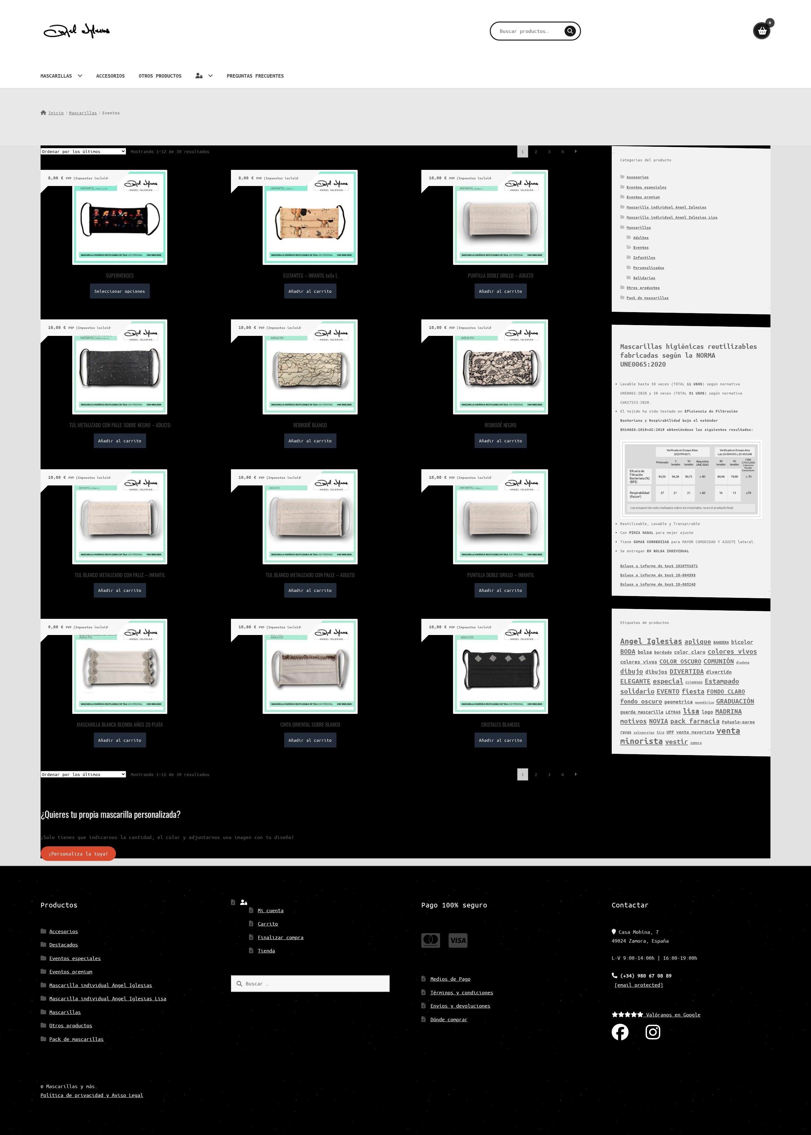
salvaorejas (644, 732)
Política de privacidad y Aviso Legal (92, 1095)
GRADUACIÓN (735, 701)
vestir (676, 741)
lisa (691, 711)
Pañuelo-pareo (738, 721)
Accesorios (110, 76)
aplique (698, 641)
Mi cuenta (271, 910)
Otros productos (160, 76)
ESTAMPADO (694, 682)
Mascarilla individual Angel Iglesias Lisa (672, 217)
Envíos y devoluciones (460, 1006)
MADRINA (728, 711)
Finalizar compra (280, 937)
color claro (690, 652)
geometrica (678, 701)
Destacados (63, 944)
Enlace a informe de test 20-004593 (658, 575)
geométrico (704, 702)
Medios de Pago (450, 979)
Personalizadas (648, 268)
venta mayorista (695, 731)
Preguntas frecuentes (255, 76)
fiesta (693, 691)
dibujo (631, 671)
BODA (627, 651)
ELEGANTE (635, 681)
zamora (696, 743)
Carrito (268, 923)
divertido (719, 672)
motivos (633, 721)
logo (707, 712)
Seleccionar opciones (119, 291)
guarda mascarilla (641, 712)
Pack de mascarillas (648, 298)
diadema (743, 662)
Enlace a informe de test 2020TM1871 (659, 566)
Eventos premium (643, 197)
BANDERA (721, 642)
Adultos (641, 237)
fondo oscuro (641, 701)
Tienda (266, 950)
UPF (670, 731)
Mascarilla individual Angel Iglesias (666, 207)
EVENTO (668, 691)
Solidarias (644, 278)
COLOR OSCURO (680, 661)
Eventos (641, 247)
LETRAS (673, 712)
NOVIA (658, 721)
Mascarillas (56, 76)
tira (660, 732)
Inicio (56, 112)
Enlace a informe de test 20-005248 (658, 584)
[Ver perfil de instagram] (653, 1032)
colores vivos (732, 651)
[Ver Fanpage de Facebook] (620, 1032)
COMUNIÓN (719, 661)
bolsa (645, 652)
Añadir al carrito (310, 291)
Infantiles (644, 257)
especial (668, 681)
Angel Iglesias (651, 641)
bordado (663, 652)
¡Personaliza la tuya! (78, 854)
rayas (625, 731)
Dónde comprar (449, 1019)
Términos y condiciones (462, 992)
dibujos (656, 672)
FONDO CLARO (726, 691)
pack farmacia (695, 721)
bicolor (742, 642)
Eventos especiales (647, 187)
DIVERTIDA (687, 671)
